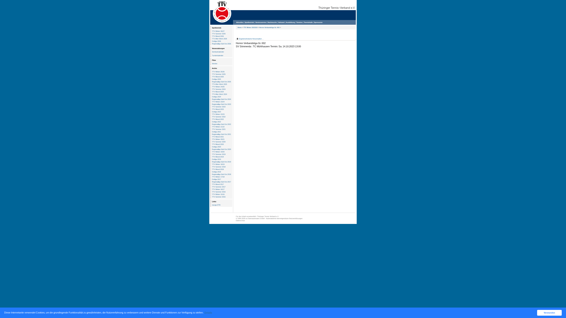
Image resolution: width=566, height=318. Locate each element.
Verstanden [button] (549, 313)
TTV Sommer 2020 (219, 142)
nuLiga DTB (216, 205)
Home (240, 27)
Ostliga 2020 (216, 147)
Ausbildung (290, 22)
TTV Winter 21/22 (218, 127)
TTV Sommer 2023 (219, 107)
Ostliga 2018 (216, 172)
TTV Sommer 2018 (219, 167)
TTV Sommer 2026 (219, 34)
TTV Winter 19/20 (218, 152)
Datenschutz (240, 220)
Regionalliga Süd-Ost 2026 (221, 44)
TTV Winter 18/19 (218, 164)
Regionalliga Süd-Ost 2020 (221, 149)
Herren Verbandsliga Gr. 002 (269, 27)
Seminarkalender (218, 52)
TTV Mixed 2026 (218, 36)
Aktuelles (239, 22)
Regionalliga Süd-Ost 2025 (221, 82)
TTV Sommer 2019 (219, 154)
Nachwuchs (272, 22)
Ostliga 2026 (216, 41)
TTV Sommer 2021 (219, 129)
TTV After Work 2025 (219, 84)
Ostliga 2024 (216, 97)
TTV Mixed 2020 (218, 144)
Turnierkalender (217, 55)
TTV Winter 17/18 (218, 177)
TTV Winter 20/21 (218, 139)
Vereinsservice (260, 22)
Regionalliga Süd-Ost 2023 (221, 104)
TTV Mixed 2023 (218, 109)
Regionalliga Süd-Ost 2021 (221, 134)
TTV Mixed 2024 (218, 92)
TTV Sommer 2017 (219, 187)
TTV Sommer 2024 (219, 89)
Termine (299, 22)
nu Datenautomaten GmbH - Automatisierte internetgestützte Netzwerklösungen (274, 218)
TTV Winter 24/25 (218, 87)
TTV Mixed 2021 (218, 137)
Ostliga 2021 (216, 132)
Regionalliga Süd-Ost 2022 (221, 124)
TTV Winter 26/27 (218, 31)
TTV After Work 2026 (219, 39)
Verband (281, 22)
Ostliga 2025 (216, 79)
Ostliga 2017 (216, 179)
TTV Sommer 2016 (219, 192)
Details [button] (208, 312)
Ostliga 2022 (216, 122)
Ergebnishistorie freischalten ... (251, 39)
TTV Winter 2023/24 (250, 27)
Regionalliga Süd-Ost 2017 (221, 182)
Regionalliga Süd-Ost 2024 (221, 99)
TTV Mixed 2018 (218, 169)
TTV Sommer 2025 (219, 74)
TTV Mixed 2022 (218, 119)
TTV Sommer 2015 (219, 197)
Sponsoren (318, 22)
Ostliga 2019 (216, 159)
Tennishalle (308, 22)
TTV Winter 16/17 (218, 189)
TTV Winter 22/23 (218, 114)
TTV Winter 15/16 (218, 194)
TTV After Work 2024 (219, 94)
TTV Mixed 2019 (218, 157)
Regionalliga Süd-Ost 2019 (221, 162)
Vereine (214, 63)
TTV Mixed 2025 (218, 77)
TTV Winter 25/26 (218, 72)
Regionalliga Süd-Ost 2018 (221, 174)
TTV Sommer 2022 (219, 117)
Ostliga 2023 (216, 112)
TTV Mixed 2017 (218, 184)
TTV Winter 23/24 (218, 102)
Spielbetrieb (249, 22)
